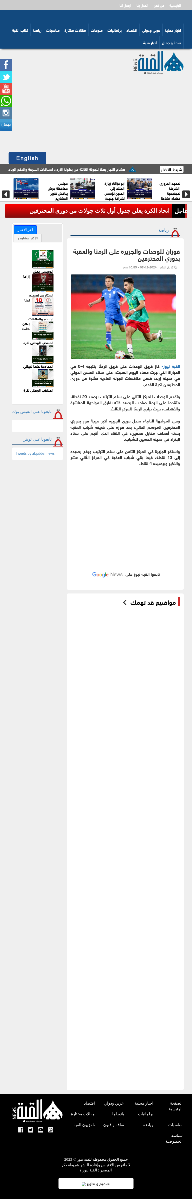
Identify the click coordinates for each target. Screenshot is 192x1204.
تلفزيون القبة (84, 1125)
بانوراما (118, 1114)
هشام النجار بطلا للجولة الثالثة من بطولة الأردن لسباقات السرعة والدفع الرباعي (86, 169)
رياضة (37, 30)
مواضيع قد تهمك (153, 601)
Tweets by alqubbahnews (35, 454)
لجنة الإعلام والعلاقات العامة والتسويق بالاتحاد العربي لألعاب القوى (38, 316)
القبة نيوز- (170, 366)
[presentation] (6, 194)
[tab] (25, 229)
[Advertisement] (96, 112)
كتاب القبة (20, 30)
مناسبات (53, 30)
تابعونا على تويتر (38, 439)
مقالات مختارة (75, 30)
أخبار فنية (150, 42)
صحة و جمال (171, 42)
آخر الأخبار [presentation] (25, 230)
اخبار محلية (173, 30)
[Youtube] (40, 1130)
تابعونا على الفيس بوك (32, 411)
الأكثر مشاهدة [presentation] (28, 238)
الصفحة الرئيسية (175, 1106)
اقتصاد (131, 30)
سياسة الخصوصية (173, 1138)
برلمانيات (115, 30)
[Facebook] (20, 1130)
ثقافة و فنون (113, 1125)
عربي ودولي (151, 30)
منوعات (97, 30)
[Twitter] (30, 1130)
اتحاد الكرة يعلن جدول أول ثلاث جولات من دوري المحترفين (100, 211)
